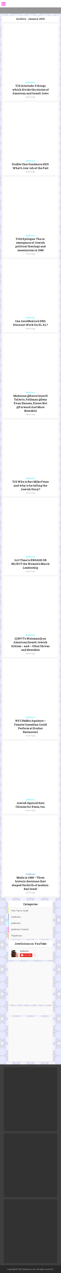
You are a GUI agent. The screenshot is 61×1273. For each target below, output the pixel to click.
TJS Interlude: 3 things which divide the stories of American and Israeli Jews (30, 89)
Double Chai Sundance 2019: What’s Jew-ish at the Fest (30, 166)
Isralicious (30, 874)
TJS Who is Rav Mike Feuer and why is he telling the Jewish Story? (30, 485)
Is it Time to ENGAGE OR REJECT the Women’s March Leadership (30, 563)
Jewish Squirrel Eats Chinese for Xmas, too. (30, 804)
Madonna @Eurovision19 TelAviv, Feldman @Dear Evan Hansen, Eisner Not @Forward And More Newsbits (30, 403)
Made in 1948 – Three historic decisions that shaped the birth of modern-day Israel (30, 883)
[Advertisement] (30, 983)
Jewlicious (30, 82)
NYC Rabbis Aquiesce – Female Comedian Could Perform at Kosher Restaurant (30, 726)
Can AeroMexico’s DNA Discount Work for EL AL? (30, 323)
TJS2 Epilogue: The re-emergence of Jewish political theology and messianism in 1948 (30, 244)
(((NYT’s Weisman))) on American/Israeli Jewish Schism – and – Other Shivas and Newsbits (30, 644)
